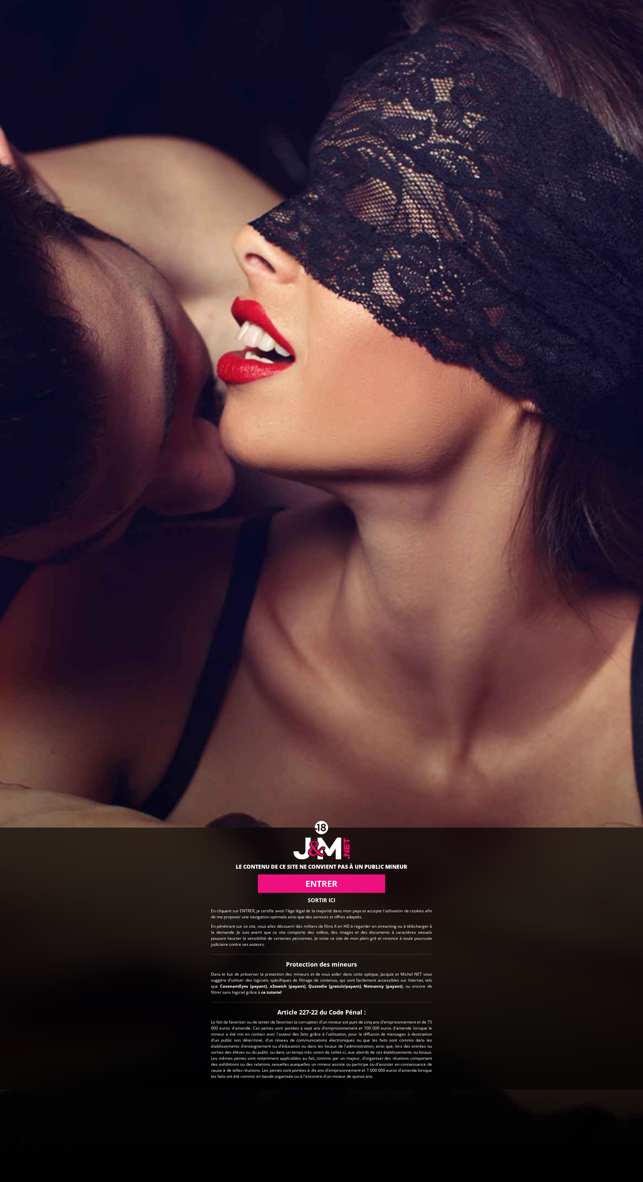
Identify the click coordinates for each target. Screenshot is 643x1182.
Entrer (321, 883)
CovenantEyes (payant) (243, 986)
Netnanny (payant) (383, 986)
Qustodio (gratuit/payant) (334, 986)
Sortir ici (321, 900)
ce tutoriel (271, 992)
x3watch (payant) (287, 986)
